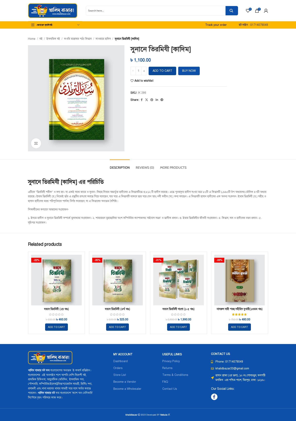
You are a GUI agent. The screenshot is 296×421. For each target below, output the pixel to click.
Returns (167, 368)
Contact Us (169, 389)
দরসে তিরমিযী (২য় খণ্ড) (56, 309)
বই (40, 39)
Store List (119, 375)
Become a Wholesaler (127, 389)
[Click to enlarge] (36, 143)
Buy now (189, 71)
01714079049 (259, 25)
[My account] (266, 11)
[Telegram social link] (162, 100)
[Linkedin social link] (156, 100)
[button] (56, 327)
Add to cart (162, 71)
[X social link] (146, 100)
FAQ (165, 382)
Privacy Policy (171, 361)
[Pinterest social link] (151, 100)
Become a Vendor (124, 382)
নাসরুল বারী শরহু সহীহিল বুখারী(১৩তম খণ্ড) (240, 309)
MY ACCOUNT (122, 354)
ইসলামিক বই (53, 39)
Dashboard (120, 361)
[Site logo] (52, 10)
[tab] (120, 165)
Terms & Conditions (175, 375)
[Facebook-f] (214, 397)
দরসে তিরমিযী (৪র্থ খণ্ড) (117, 309)
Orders (118, 368)
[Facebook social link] (141, 100)
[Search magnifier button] (232, 10)
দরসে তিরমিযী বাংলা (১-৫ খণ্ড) (178, 309)
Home (31, 39)
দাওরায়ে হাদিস (103, 39)
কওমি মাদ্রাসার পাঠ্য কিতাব (78, 39)
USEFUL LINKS (172, 354)
